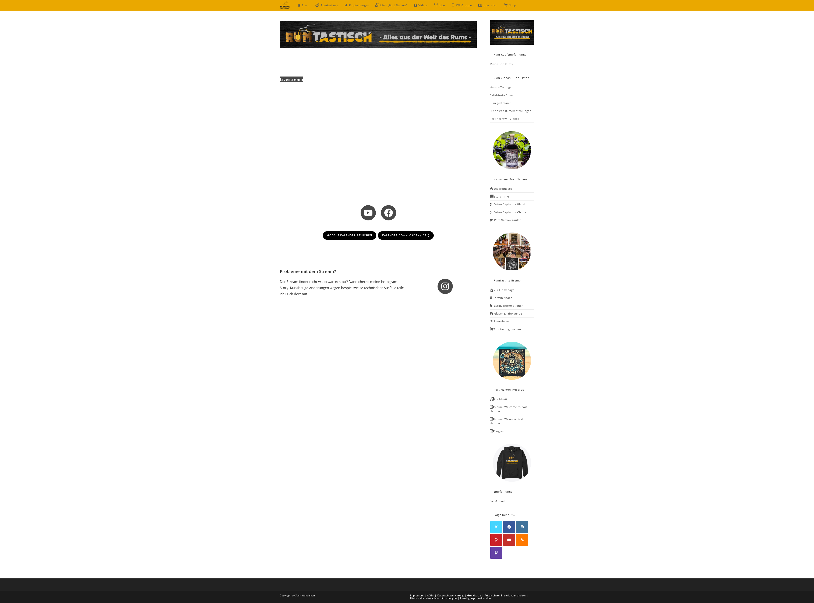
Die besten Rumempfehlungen (510, 111)
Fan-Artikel (497, 501)
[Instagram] (522, 527)
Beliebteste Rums (502, 95)
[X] (496, 527)
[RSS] (522, 540)
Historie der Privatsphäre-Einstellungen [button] (433, 598)
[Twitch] (496, 553)
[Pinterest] (496, 540)
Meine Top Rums (501, 64)
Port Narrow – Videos (504, 119)
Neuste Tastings (500, 87)
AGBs (430, 595)
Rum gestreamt (500, 103)
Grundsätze (474, 595)
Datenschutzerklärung (450, 595)
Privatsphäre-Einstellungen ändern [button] (505, 595)
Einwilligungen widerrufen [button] (475, 598)
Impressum (417, 595)
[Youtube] (509, 540)
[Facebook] (509, 527)
